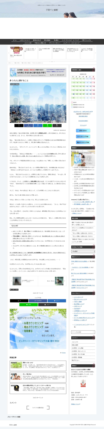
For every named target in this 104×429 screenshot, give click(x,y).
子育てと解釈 (78, 301)
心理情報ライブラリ (80, 311)
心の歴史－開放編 (14, 289)
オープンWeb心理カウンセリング (83, 317)
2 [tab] (52, 61)
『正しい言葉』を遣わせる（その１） (82, 236)
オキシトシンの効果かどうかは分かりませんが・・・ (82, 229)
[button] (57, 125)
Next (95, 53)
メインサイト (78, 297)
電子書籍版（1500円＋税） (82, 204)
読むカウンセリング (80, 299)
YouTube (76, 308)
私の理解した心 (78, 304)
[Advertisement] (52, 28)
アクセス (82, 125)
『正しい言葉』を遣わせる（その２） (82, 233)
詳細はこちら (76, 213)
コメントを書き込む (38, 407)
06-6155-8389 (83, 121)
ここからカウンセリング (81, 324)
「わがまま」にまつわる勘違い (80, 267)
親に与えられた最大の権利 (79, 273)
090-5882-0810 (83, 116)
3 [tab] (54, 61)
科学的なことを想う (80, 320)
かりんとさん (81, 287)
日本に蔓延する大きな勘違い (79, 261)
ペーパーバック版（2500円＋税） (83, 202)
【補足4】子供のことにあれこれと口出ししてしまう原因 (83, 240)
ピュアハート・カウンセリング (82, 111)
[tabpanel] (16, 52)
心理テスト (77, 306)
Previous (8, 53)
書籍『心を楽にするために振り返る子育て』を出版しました (82, 223)
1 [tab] (50, 61)
